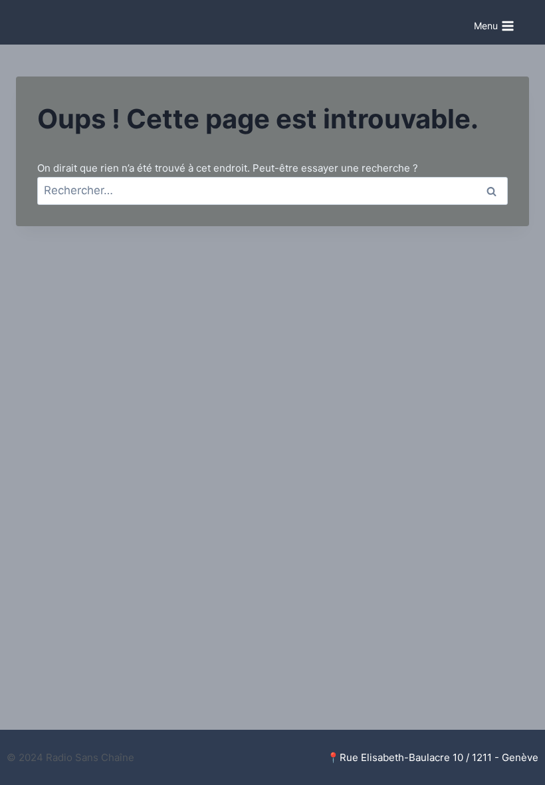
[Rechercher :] (272, 190)
